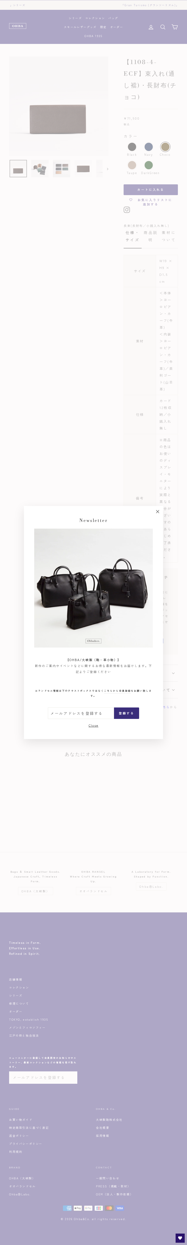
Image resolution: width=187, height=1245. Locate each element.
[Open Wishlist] (180, 1238)
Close (94, 725)
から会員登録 (117, 690)
